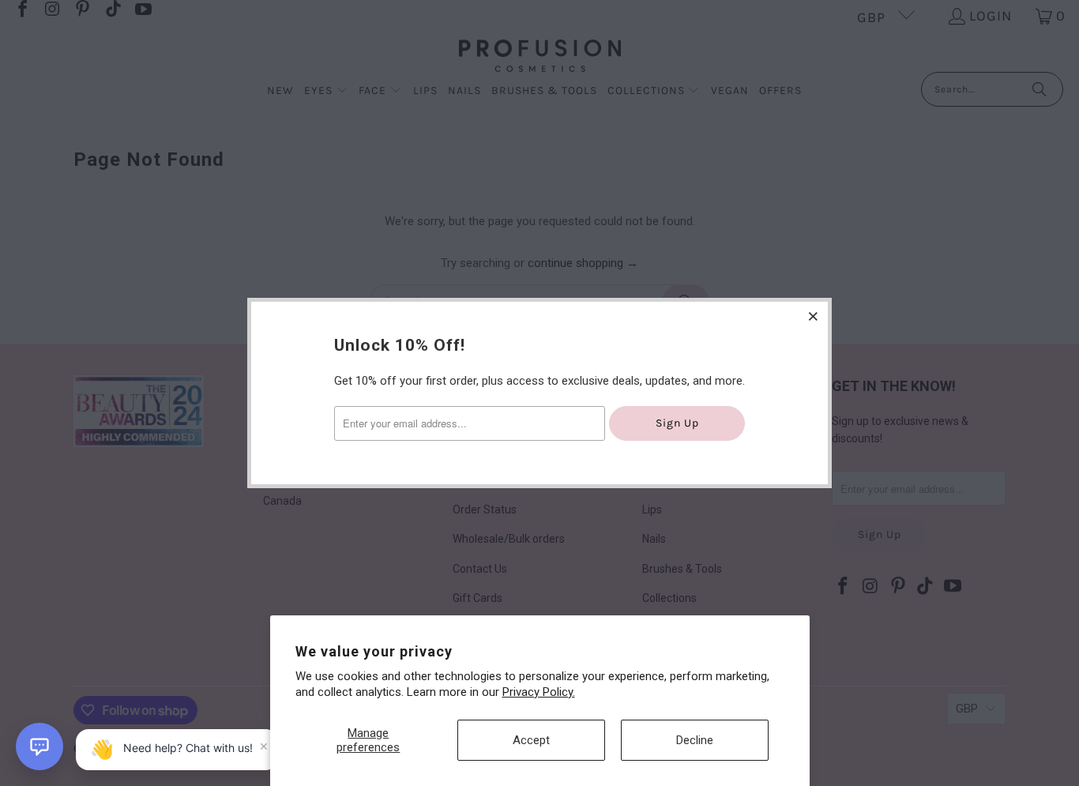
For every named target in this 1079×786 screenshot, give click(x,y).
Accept (531, 740)
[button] (39, 746)
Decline (694, 740)
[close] (813, 316)
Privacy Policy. (538, 692)
